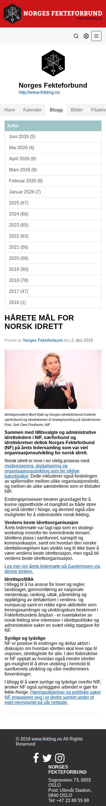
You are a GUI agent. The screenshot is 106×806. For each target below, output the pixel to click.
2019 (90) (18, 269)
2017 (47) (18, 291)
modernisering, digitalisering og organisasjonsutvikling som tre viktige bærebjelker (42, 470)
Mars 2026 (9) (23, 169)
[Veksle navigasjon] (96, 36)
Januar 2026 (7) (25, 191)
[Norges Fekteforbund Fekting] (53, 14)
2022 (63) (18, 236)
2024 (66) (18, 214)
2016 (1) (17, 302)
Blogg (56, 109)
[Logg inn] (86, 36)
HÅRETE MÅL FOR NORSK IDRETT (39, 322)
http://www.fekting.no (39, 92)
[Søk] (76, 36)
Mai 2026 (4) (21, 147)
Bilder (77, 109)
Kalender (32, 109)
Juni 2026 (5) (22, 136)
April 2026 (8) (22, 158)
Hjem (9, 109)
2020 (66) (18, 258)
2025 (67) (18, 203)
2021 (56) (18, 247)
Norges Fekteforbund (42, 340)
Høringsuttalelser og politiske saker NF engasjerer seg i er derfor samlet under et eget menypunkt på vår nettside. (53, 697)
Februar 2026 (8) (26, 180)
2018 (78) (18, 280)
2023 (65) (18, 225)
